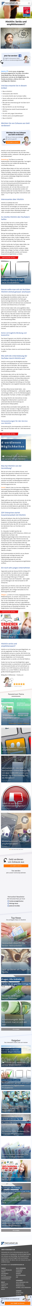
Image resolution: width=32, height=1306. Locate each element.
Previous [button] (2, 831)
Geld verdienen (21, 1275)
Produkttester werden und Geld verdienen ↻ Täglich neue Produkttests (14, 280)
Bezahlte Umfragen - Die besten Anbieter (13, 997)
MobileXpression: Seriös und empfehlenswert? (15, 842)
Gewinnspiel (13, 723)
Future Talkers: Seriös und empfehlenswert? (14, 748)
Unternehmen (25, 42)
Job (17, 1277)
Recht (3, 1289)
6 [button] (22, 849)
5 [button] (20, 849)
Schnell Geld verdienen (23, 1287)
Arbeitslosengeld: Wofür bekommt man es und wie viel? (14, 1022)
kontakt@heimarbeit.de (17, 1264)
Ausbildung (19, 1292)
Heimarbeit (19, 1270)
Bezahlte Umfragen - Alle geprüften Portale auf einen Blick (14, 1200)
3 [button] (15, 849)
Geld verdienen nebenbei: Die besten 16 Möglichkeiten (15, 1155)
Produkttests (20, 1286)
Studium (18, 1294)
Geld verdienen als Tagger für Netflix (16, 970)
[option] (16, 272)
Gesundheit (4, 1273)
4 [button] (17, 849)
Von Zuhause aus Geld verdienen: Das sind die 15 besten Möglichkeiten (13, 1223)
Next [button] (29, 831)
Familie (3, 1272)
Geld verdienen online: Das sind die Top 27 (14, 635)
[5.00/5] (14, 684)
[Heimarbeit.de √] (10, 3)
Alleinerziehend (6, 1277)
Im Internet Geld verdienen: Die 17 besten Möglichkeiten (16, 1132)
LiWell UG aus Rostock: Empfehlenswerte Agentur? (14, 804)
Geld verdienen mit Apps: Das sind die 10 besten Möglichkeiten (15, 1108)
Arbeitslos (4, 1287)
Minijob (20, 723)
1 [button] (10, 849)
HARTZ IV (3, 1286)
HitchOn (3, 71)
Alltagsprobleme (6, 1270)
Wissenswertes (6, 1279)
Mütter (3, 1275)
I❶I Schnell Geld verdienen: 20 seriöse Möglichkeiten (15, 457)
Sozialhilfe (4, 1284)
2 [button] (12, 849)
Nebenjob (26, 723)
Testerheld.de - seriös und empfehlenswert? (15, 716)
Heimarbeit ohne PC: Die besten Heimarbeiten (13, 944)
